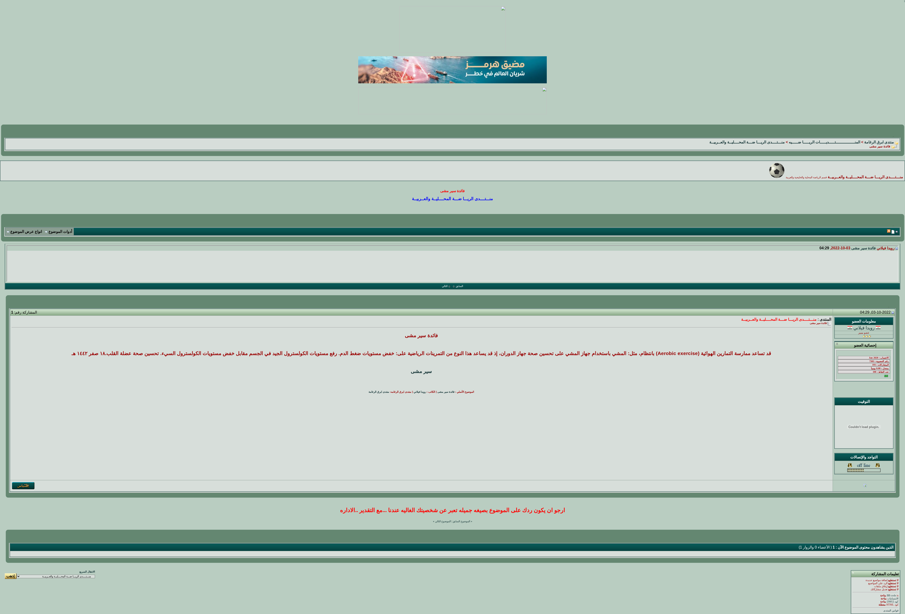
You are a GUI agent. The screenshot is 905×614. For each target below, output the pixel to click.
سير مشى (421, 371)
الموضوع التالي (443, 521)
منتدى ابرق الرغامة (879, 142)
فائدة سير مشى (863, 248)
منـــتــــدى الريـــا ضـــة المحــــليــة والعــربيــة (747, 142)
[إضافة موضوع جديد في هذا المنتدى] (893, 231)
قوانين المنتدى (890, 610)
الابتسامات (892, 598)
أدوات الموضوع (60, 232)
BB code (891, 595)
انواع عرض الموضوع (26, 232)
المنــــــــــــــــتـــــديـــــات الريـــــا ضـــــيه (824, 142)
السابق (459, 286)
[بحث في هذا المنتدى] (897, 231)
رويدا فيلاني (864, 327)
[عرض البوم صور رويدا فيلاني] (865, 486)
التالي (445, 286)
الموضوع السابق (461, 521)
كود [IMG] (892, 601)
